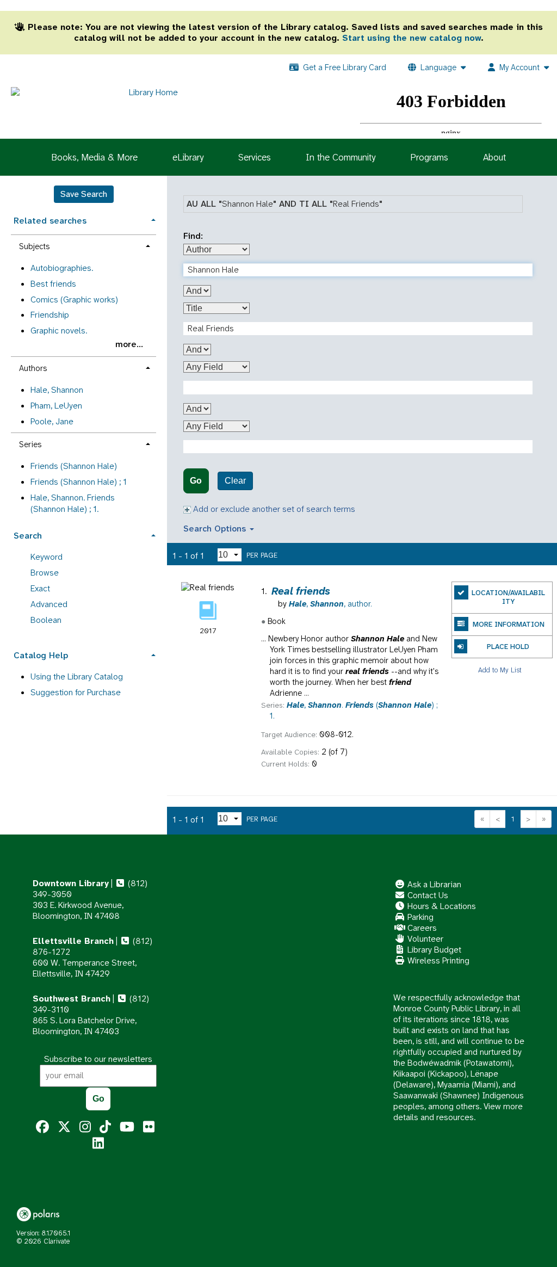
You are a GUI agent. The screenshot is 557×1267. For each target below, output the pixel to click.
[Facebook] (42, 1127)
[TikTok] (105, 1127)
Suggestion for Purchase (75, 692)
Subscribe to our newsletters (98, 1059)
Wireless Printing (437, 960)
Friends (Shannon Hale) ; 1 (78, 481)
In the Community (340, 157)
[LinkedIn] (98, 1143)
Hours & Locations (440, 906)
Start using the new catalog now (411, 38)
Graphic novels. (58, 330)
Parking (419, 917)
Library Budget (433, 949)
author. (330, 603)
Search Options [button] (216, 528)
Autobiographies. (61, 268)
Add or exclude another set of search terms (273, 509)
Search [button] (28, 535)
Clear (235, 480)
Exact (40, 588)
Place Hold (508, 646)
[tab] (83, 219)
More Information (508, 624)
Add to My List (500, 669)
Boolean (45, 620)
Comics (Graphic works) (74, 299)
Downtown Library (71, 883)
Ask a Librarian (433, 884)
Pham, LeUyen (56, 405)
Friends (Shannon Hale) (73, 466)
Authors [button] (33, 368)
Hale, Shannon (56, 389)
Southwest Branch (71, 998)
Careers (421, 928)
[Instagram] (85, 1127)
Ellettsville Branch (73, 941)
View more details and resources (458, 1112)
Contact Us (426, 895)
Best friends (53, 283)
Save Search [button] (83, 194)
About (494, 157)
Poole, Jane (51, 421)
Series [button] (30, 444)
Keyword (46, 557)
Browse (44, 572)
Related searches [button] (50, 220)
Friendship (49, 314)
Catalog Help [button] (41, 655)
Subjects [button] (34, 246)
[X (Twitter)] (64, 1127)
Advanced (48, 604)
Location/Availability (508, 597)
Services (254, 157)
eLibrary (187, 157)
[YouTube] (127, 1127)
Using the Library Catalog (76, 676)
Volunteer (424, 938)
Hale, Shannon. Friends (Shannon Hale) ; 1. (72, 503)
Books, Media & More (94, 157)
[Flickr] (148, 1127)
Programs (429, 157)
